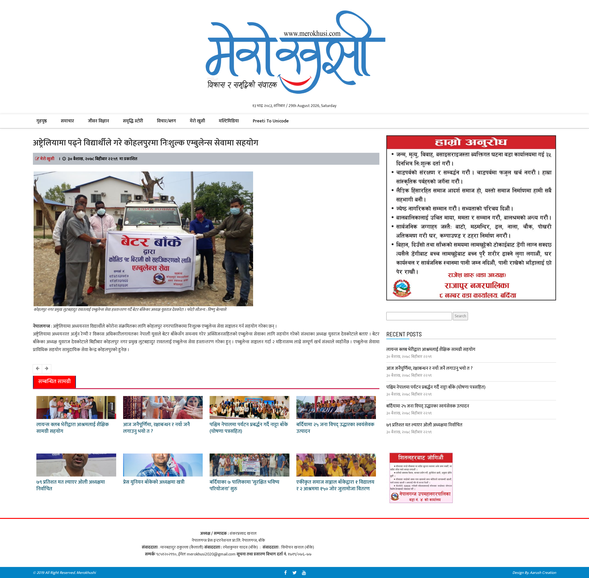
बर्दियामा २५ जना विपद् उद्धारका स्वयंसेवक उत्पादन (335, 428)
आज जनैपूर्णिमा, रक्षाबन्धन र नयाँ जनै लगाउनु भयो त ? (156, 428)
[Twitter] (294, 572)
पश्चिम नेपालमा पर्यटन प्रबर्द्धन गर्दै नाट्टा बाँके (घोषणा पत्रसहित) (249, 428)
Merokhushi (86, 572)
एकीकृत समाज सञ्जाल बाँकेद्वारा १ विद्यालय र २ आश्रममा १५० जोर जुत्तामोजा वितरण (335, 485)
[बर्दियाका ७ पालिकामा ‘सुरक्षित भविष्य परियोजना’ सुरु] (249, 465)
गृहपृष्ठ (41, 121)
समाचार (67, 121)
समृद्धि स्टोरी (133, 121)
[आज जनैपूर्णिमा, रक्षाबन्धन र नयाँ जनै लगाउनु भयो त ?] (163, 407)
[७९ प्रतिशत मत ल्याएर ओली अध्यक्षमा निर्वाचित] (76, 465)
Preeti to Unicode (271, 121)
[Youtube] (303, 572)
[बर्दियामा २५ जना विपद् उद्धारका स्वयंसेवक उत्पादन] (336, 407)
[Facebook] (285, 572)
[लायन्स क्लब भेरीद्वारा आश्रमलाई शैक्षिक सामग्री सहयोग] (76, 407)
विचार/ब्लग (166, 121)
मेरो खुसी (197, 121)
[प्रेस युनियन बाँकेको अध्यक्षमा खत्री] (163, 465)
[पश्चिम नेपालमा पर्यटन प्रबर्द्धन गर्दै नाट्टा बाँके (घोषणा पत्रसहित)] (249, 407)
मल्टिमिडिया (229, 121)
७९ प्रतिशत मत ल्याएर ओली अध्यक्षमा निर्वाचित (70, 485)
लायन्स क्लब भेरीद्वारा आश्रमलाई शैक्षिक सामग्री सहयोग (72, 428)
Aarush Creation (543, 572)
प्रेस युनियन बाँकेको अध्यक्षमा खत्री (154, 482)
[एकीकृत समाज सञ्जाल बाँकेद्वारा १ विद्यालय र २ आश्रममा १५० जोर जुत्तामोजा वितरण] (336, 465)
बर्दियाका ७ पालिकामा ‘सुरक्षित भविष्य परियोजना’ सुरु (244, 485)
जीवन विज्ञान (98, 121)
